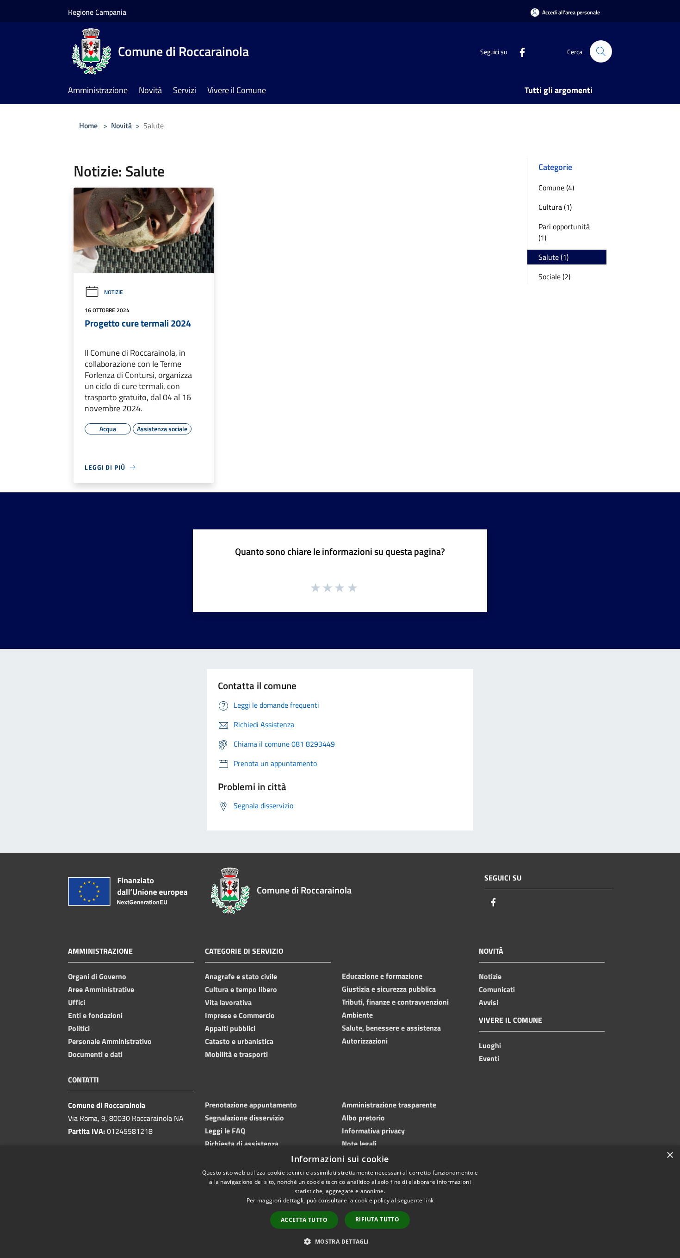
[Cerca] (601, 51)
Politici (79, 1028)
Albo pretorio (363, 1117)
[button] (340, 1241)
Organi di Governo (97, 976)
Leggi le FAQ (225, 1130)
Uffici (76, 1002)
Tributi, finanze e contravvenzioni (395, 1001)
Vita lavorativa (228, 1002)
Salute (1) (553, 257)
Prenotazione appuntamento (251, 1104)
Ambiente (357, 1014)
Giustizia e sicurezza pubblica (389, 988)
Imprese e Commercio (240, 1015)
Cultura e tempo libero (241, 989)
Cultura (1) (555, 207)
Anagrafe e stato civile (241, 976)
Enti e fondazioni (95, 1015)
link (428, 1200)
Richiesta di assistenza (241, 1143)
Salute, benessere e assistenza (391, 1027)
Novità (121, 125)
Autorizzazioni (365, 1040)
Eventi (489, 1058)
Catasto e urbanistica (239, 1041)
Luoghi (490, 1045)
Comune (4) (556, 187)
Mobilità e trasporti (236, 1054)
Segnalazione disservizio (244, 1117)
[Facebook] (518, 51)
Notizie (113, 292)
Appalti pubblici (230, 1028)
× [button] (669, 1155)
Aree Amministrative (101, 989)
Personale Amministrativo (110, 1041)
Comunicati (497, 989)
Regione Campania (97, 12)
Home (88, 125)
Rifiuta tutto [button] (377, 1219)
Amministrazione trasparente (389, 1104)
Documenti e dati (95, 1054)
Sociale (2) (554, 276)
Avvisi (488, 1002)
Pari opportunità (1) (564, 232)
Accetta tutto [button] (304, 1220)
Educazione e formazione (382, 975)
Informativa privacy (373, 1130)
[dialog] (340, 1201)
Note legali (359, 1143)
